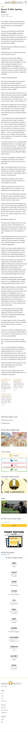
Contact (3, 705)
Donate (2, 719)
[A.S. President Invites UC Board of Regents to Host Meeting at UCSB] (7, 385)
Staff (2, 693)
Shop (2, 722)
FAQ (2, 698)
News (2, 6)
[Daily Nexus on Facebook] (1, 686)
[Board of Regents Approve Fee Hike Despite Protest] (7, 399)
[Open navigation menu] (25, 2)
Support (3, 717)
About (3, 691)
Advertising (3, 707)
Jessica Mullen (6, 14)
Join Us (2, 696)
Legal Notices (4, 700)
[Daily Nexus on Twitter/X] (3, 686)
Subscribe (14, 525)
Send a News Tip (4, 710)
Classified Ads (4, 712)
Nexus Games (6, 451)
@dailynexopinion (6, 554)
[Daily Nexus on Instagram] (5, 686)
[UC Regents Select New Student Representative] (19, 384)
